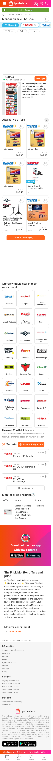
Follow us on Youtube (10, 690)
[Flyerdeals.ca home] (18, 3)
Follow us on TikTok (10, 693)
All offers (10, 15)
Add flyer (5, 669)
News (4, 672)
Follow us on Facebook (11, 683)
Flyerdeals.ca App (9, 662)
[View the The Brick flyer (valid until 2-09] (11, 98)
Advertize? (6, 653)
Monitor (19, 15)
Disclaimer (38, 752)
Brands (5, 659)
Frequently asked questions (13, 650)
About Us (6, 666)
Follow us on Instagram (11, 686)
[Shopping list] (41, 3)
